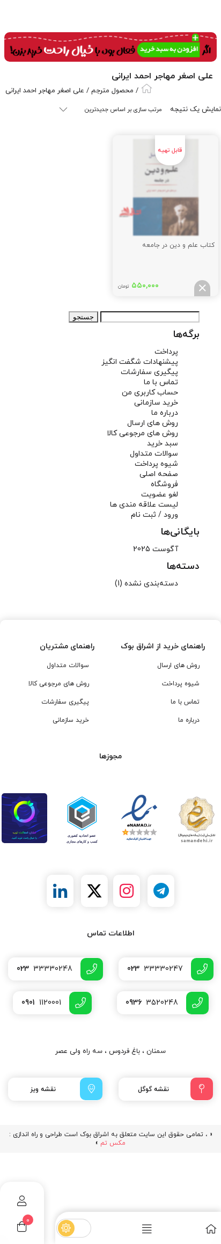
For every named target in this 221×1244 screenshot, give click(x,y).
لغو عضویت (159, 494)
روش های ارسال (152, 423)
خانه (147, 88)
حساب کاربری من (150, 392)
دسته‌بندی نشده (151, 584)
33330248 (44, 969)
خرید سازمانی (156, 403)
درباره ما (164, 413)
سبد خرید (162, 443)
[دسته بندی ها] (124, 1228)
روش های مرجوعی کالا (142, 433)
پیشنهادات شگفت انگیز (139, 362)
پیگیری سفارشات (149, 372)
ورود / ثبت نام (154, 515)
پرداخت (166, 352)
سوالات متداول (154, 454)
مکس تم (113, 1143)
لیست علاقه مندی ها (144, 505)
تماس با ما (161, 382)
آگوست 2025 (155, 549)
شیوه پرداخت (156, 464)
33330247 (155, 969)
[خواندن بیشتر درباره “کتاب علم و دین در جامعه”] (202, 288)
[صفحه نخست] (188, 1228)
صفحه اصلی (158, 474)
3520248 (152, 1003)
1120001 (41, 1003)
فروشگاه (164, 484)
